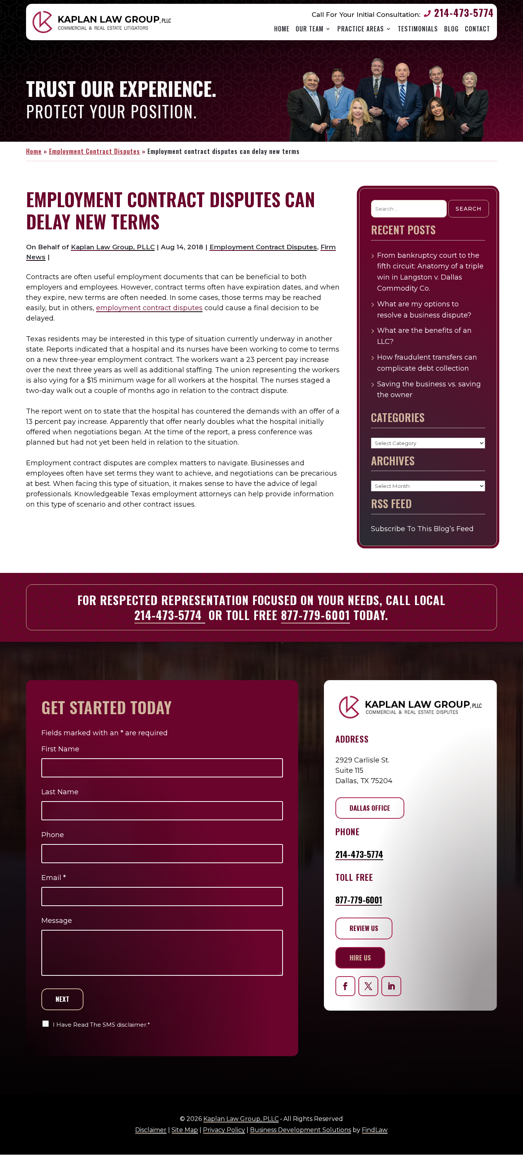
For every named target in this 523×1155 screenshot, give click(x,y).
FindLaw (374, 1130)
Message (56, 920)
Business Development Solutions (300, 1130)
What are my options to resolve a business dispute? (424, 309)
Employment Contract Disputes (263, 247)
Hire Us (360, 957)
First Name (60, 749)
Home (281, 29)
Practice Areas (360, 29)
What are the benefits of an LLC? (424, 336)
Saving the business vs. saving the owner (429, 389)
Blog (451, 29)
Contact (477, 29)
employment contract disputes (149, 308)
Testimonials (418, 29)
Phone (52, 835)
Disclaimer (151, 1130)
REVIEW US (364, 928)
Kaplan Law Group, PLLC (113, 247)
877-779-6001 (315, 614)
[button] (514, 1139)
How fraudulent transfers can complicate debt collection (427, 363)
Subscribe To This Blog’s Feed (422, 529)
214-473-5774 (464, 12)
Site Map (185, 1130)
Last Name (59, 792)
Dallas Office (370, 808)
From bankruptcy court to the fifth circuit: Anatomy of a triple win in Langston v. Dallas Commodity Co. (430, 272)
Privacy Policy (224, 1130)
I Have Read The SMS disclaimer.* (101, 1024)
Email (53, 878)
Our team (310, 29)
